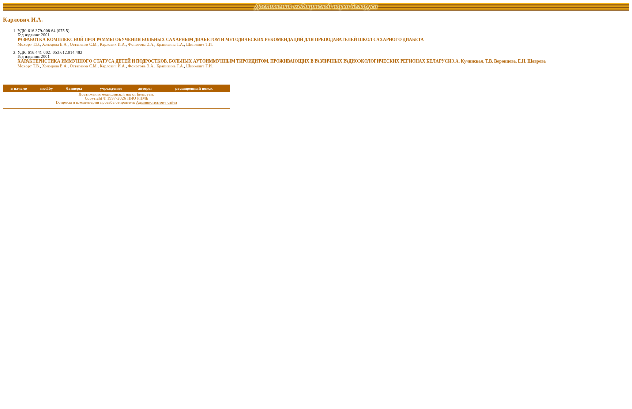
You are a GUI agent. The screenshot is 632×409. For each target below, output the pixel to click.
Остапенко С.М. (84, 44)
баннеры (74, 88)
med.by (46, 88)
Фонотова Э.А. (141, 44)
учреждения (111, 88)
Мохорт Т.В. (29, 44)
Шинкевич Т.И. (199, 44)
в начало (19, 88)
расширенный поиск (193, 88)
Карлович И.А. (113, 44)
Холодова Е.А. (55, 44)
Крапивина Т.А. (170, 44)
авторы (145, 88)
